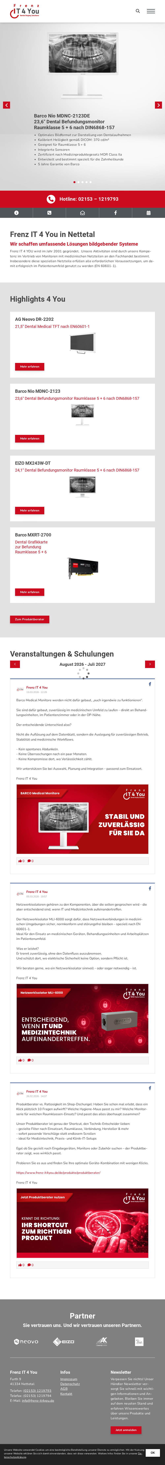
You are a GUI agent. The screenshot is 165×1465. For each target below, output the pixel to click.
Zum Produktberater (29, 619)
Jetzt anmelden (126, 1430)
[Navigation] (149, 11)
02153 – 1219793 (98, 199)
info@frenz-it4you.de (38, 1401)
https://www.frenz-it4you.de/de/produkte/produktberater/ (58, 1173)
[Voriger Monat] (15, 664)
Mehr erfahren (29, 367)
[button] (74, 182)
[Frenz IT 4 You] (20, 689)
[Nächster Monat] (150, 664)
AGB (64, 1389)
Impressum (68, 1379)
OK (153, 1453)
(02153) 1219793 (37, 1391)
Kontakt (66, 1394)
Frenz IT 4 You (36, 687)
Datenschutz (70, 1384)
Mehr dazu (37, 168)
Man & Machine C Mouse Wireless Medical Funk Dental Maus (53, 118)
